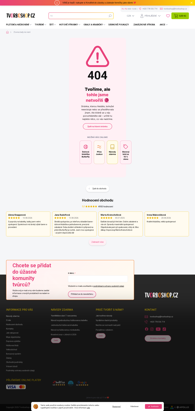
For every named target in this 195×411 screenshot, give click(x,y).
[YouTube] (158, 329)
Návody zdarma (12, 316)
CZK (129, 15)
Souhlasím (155, 406)
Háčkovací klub (12, 345)
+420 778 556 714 (157, 322)
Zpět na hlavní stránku (97, 126)
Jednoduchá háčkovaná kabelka (64, 325)
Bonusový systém (13, 354)
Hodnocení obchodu (97, 200)
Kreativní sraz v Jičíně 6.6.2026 (63, 334)
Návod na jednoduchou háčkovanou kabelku (69, 320)
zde (88, 408)
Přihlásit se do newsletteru (82, 294)
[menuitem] (19, 25)
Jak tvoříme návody (104, 316)
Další (56, 340)
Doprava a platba (13, 341)
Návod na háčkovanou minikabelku (65, 330)
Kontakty (10, 329)
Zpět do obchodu (99, 189)
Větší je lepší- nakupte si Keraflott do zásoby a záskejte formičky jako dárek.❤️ (99, 3)
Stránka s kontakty (158, 338)
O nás (8, 320)
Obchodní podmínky (14, 362)
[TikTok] (164, 329)
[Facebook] (147, 329)
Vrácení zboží (11, 366)
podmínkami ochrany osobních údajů (108, 286)
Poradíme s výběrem (104, 330)
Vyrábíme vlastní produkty (107, 320)
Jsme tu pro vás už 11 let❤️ (97, 398)
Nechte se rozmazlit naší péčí (108, 325)
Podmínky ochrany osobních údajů (20, 370)
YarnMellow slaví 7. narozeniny (64, 316)
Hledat (110, 16)
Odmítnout (134, 406)
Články (9, 358)
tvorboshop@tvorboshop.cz (161, 317)
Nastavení (116, 406)
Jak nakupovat (12, 333)
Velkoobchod (11, 349)
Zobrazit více (97, 242)
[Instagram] (152, 329)
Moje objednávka (13, 337)
